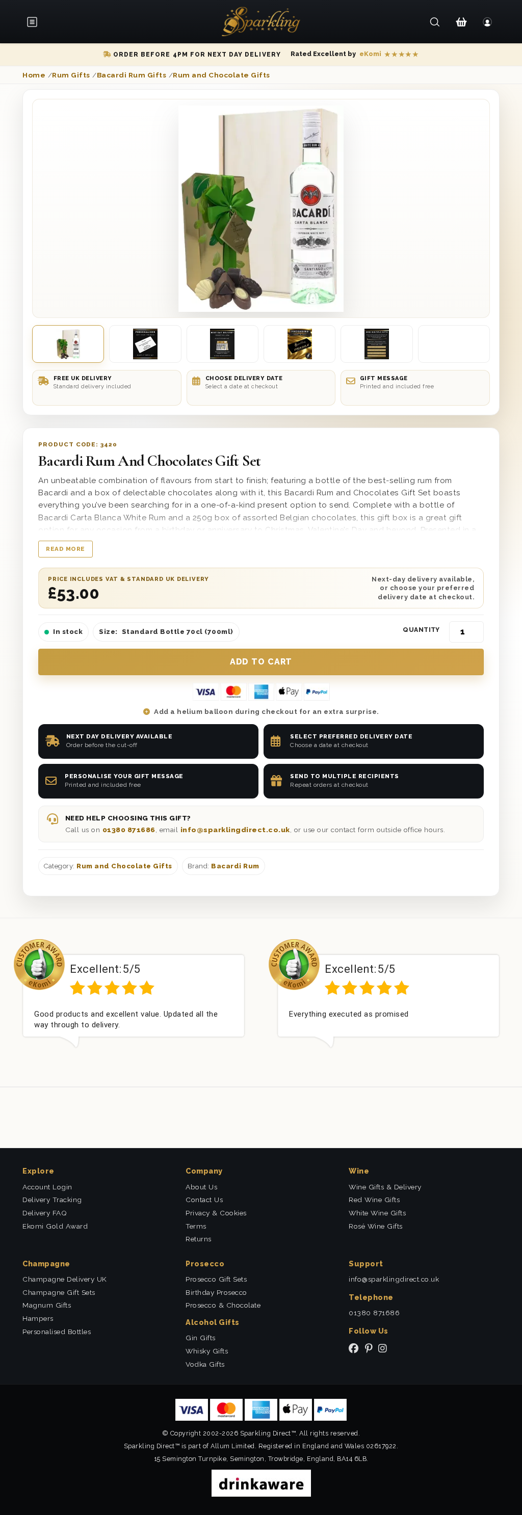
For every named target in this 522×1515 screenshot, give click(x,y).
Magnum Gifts (46, 1305)
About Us (201, 1187)
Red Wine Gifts (374, 1199)
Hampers (38, 1318)
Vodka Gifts (205, 1364)
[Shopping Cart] (461, 22)
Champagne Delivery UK (64, 1279)
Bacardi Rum (235, 866)
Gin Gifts (201, 1338)
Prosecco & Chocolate (223, 1305)
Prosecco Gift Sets (216, 1279)
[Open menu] (35, 22)
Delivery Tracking (52, 1199)
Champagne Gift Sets (58, 1292)
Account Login (47, 1187)
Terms (196, 1226)
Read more (65, 548)
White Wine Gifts (377, 1213)
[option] (133, 1001)
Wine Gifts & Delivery (385, 1187)
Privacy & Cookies (216, 1213)
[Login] (487, 22)
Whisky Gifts (207, 1351)
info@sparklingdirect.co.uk (235, 830)
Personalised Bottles (56, 1331)
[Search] (435, 22)
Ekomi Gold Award (55, 1226)
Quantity (421, 629)
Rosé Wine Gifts (376, 1226)
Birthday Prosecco (216, 1292)
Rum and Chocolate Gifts (124, 866)
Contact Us (204, 1199)
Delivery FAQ (44, 1213)
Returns (199, 1239)
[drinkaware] (261, 1482)
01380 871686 (128, 830)
